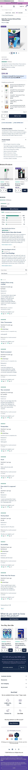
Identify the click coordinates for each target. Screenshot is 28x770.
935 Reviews (9, 641)
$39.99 (5, 74)
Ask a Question (14, 619)
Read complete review (6, 244)
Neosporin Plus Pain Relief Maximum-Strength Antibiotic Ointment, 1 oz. (18, 85)
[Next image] (18, 53)
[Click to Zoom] (24, 49)
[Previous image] (9, 53)
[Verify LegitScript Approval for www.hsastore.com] (16, 735)
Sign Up (22, 667)
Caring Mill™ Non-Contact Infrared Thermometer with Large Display (17, 90)
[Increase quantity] (6, 190)
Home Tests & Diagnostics (7, 15)
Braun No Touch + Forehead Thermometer (19, 184)
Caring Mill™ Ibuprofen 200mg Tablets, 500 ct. (16, 101)
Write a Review (14, 209)
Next (2, 608)
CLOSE (14, 768)
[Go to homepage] (14, 6)
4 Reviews (22, 641)
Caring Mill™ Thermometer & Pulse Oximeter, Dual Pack (17, 96)
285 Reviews (10, 61)
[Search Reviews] (26, 270)
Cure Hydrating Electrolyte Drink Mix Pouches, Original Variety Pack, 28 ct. (17, 106)
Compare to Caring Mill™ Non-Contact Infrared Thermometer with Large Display (13, 77)
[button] (6, 173)
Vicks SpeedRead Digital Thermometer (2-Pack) (7, 644)
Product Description (7, 128)
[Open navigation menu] (1, 6)
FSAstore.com (7, 1)
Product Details (6, 139)
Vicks (7, 22)
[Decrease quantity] (1, 190)
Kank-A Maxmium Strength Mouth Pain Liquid (20, 644)
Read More (4, 69)
